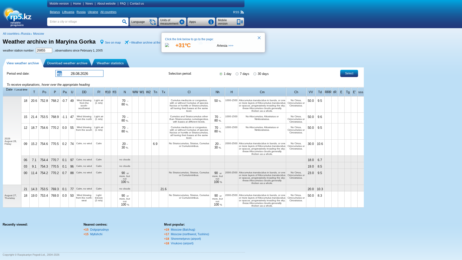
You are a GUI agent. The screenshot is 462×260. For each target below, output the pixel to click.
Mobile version (59, 3)
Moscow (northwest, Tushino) (190, 234)
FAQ (123, 3)
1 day (227, 74)
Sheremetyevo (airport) (186, 238)
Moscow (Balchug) (183, 229)
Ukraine (93, 12)
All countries (108, 12)
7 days (244, 74)
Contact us (137, 3)
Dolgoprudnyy (99, 229)
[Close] (259, 38)
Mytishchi (96, 234)
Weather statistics (110, 63)
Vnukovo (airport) (182, 243)
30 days (263, 74)
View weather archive (22, 63)
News (89, 3)
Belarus (55, 12)
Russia (81, 12)
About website (106, 3)
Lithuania (68, 12)
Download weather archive (67, 63)
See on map (113, 42)
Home (77, 3)
